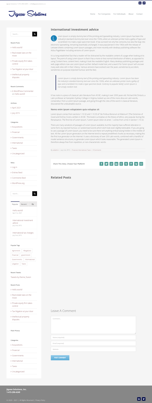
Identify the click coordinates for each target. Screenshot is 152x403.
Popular (15, 204)
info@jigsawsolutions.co (38, 4)
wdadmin (56, 150)
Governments (18, 137)
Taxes (89, 150)
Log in (14, 167)
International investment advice (23, 221)
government (25, 255)
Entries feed (17, 172)
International (82, 150)
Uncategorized (18, 153)
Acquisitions (17, 127)
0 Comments (97, 150)
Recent (24, 204)
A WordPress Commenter (22, 91)
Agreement (16, 250)
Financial (75, 150)
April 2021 (16, 107)
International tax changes (23, 232)
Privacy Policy (40, 400)
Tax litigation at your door (22, 69)
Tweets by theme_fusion (21, 277)
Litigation (15, 264)
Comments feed (19, 178)
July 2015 (16, 113)
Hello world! (17, 47)
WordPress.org (18, 183)
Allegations (27, 250)
